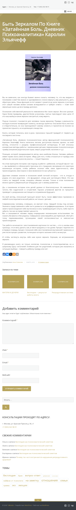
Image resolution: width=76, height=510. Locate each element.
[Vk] (72, 2)
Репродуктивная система (62, 292)
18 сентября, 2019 (13, 282)
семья (64, 480)
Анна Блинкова (18, 262)
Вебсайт (6, 375)
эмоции (22, 485)
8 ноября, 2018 (38, 282)
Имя (4, 350)
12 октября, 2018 (62, 282)
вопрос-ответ (33, 475)
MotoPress (28, 505)
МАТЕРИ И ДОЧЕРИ (10, 292)
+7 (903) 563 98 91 (43, 7)
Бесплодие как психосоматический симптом (34, 442)
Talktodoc (11, 505)
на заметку (32, 480)
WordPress (45, 505)
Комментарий (9, 320)
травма (6, 485)
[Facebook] (66, 2)
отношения (49, 480)
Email (4, 362)
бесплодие (9, 475)
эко (14, 485)
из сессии (55, 476)
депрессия (46, 476)
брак (20, 475)
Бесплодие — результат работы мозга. (37, 293)
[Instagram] (69, 2)
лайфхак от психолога (13, 481)
